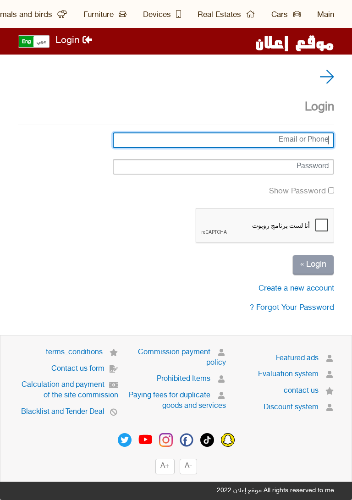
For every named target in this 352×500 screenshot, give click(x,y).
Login (68, 41)
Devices (158, 15)
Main (325, 15)
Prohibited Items (184, 379)
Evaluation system (289, 374)
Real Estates (220, 15)
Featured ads (298, 358)
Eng (26, 42)
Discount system (292, 407)
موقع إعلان (294, 41)
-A (188, 466)
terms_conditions (75, 352)
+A (165, 466)
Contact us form (77, 369)
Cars (280, 15)
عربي (41, 42)
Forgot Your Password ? (292, 308)
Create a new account (296, 288)
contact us (302, 391)
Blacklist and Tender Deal (62, 412)
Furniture (99, 15)
